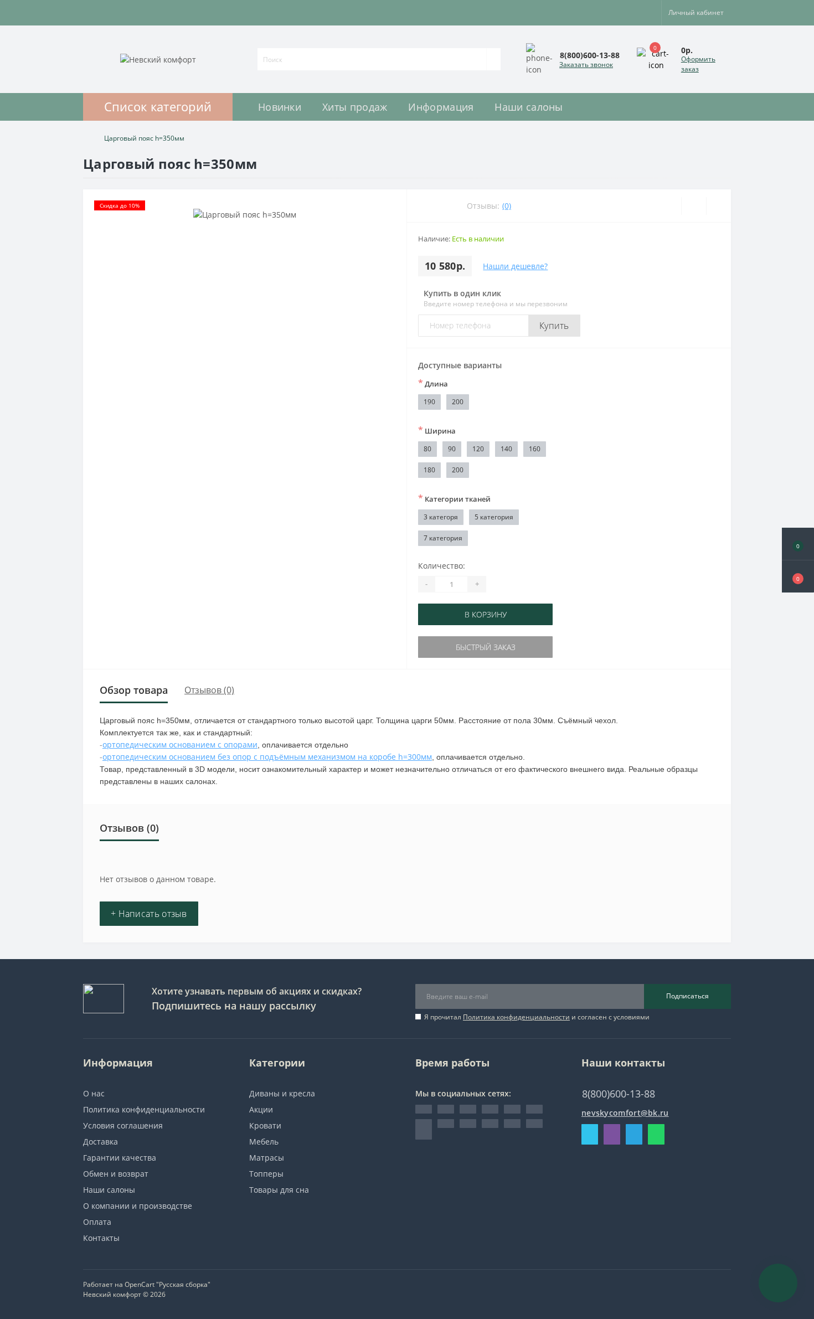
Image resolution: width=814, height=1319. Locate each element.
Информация (440, 107)
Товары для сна (279, 1189)
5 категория (494, 517)
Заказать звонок (586, 64)
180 (429, 470)
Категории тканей (454, 498)
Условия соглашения (123, 1125)
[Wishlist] (693, 206)
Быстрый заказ (486, 647)
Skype (589, 1134)
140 (506, 449)
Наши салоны (528, 107)
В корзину (486, 614)
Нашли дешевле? (515, 266)
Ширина (437, 430)
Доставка (100, 1141)
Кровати (265, 1125)
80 (427, 449)
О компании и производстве (137, 1206)
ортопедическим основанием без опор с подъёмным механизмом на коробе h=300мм (267, 756)
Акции (261, 1109)
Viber (612, 1134)
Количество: (441, 565)
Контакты (101, 1238)
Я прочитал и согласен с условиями (537, 1017)
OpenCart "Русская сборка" (167, 1284)
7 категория (443, 538)
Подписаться (687, 996)
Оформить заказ (698, 64)
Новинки (279, 107)
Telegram (634, 1134)
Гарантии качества (119, 1157)
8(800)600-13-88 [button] (618, 1094)
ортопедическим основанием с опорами (179, 744)
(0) (506, 205)
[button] (798, 576)
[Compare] (718, 206)
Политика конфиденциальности (516, 1017)
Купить (554, 326)
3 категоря (441, 517)
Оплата (97, 1222)
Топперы (266, 1173)
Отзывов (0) (209, 690)
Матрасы (266, 1157)
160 (534, 449)
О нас (94, 1093)
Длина (433, 383)
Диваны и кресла (282, 1093)
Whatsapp (656, 1134)
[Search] (493, 59)
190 (429, 401)
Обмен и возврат (115, 1173)
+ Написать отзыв (149, 914)
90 (452, 449)
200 (457, 401)
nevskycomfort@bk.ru (625, 1112)
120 (478, 449)
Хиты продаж (354, 107)
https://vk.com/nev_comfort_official (423, 1129)
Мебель (264, 1141)
